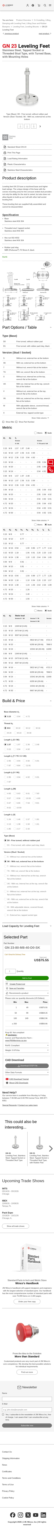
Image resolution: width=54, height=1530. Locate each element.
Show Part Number (26, 422)
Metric (39, 433)
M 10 (18, 728)
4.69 (38, 798)
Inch (50, 433)
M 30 (29, 733)
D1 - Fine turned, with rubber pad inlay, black (25, 845)
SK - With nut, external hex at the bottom (25, 861)
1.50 (28, 824)
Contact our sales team (28, 1105)
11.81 (28, 765)
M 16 (38, 728)
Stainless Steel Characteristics (20, 170)
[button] (27, 5)
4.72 (28, 716)
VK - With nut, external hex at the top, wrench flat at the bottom (27, 900)
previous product (11, 33)
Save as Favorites (16, 988)
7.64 (28, 803)
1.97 (18, 744)
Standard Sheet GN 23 (16, 147)
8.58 (18, 798)
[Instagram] (20, 1515)
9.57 (9, 798)
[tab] (20, 126)
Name (4, 1393)
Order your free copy (27, 1301)
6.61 (28, 793)
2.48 (37, 744)
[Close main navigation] (50, 5)
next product (44, 33)
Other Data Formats (13, 1072)
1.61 (37, 824)
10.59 (19, 808)
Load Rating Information (17, 158)
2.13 (9, 824)
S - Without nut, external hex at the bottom (24, 857)
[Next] (40, 126)
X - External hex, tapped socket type (22, 915)
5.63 (18, 793)
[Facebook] (13, 1515)
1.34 (9, 819)
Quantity (20, 971)
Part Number (9, 943)
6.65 (18, 803)
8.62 (9, 808)
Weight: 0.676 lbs (12, 1050)
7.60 (37, 793)
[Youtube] (36, 1515)
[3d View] (47, 264)
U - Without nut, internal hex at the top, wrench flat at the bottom (26, 877)
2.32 (28, 829)
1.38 (18, 824)
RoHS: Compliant (12, 1045)
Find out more (27, 1372)
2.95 (9, 761)
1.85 (9, 829)
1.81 (37, 819)
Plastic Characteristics (16, 164)
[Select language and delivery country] (33, 5)
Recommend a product (18, 993)
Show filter (10, 422)
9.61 (37, 803)
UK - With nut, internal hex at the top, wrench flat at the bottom (27, 885)
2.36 (28, 744)
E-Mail (4, 1404)
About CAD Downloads (18, 1083)
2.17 (18, 829)
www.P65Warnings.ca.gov (16, 1040)
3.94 (18, 716)
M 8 (8, 728)
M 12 (28, 728)
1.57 (9, 744)
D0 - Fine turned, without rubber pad (23, 840)
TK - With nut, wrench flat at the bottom (23, 871)
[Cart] (39, 5)
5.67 (9, 803)
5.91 (37, 761)
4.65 (9, 793)
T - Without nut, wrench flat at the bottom (24, 866)
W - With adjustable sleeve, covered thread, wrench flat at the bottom (25, 908)
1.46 (18, 819)
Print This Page (13, 153)
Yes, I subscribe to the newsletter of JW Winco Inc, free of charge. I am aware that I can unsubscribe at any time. (28, 1417)
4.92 (28, 749)
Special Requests (9, 1105)
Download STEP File (28, 1066)
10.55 (28, 798)
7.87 (9, 765)
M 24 (19, 733)
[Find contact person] (50, 462)
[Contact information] (50, 469)
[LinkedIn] (43, 1515)
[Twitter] (28, 1515)
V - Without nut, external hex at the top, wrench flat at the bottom (26, 893)
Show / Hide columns (39, 418)
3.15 (9, 716)
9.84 (18, 765)
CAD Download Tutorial (19, 1079)
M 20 (9, 733)
